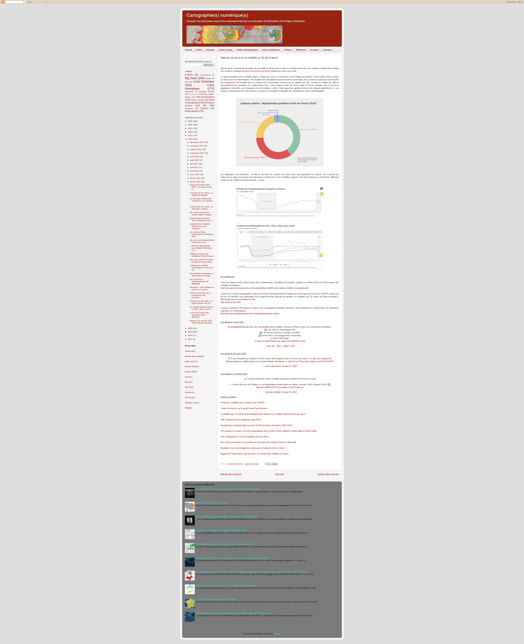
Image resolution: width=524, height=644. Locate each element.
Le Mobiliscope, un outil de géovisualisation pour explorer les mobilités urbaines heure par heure (263, 414)
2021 (190, 139)
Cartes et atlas (225, 50)
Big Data (191, 78)
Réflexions (301, 50)
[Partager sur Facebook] (274, 464)
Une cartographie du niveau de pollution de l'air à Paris (245, 437)
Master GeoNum (192, 367)
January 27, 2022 (289, 366)
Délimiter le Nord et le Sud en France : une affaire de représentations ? (226, 585)
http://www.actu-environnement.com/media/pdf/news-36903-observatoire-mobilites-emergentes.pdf (264, 288)
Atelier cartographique (247, 50)
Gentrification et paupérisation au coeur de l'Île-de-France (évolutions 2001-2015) (256, 425)
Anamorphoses (205, 75)
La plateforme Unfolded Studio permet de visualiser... (200, 226)
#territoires (279, 361)
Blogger (277, 634)
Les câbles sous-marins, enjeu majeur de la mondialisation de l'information (228, 489)
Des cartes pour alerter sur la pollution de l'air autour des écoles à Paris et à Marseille (258, 442)
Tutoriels (204, 108)
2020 (190, 328)
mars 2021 (195, 174)
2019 (190, 332)
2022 (190, 135)
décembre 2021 (197, 142)
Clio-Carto (189, 387)
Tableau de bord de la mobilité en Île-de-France (201, 255)
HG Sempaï (190, 397)
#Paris (296, 327)
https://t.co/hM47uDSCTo (267, 387)
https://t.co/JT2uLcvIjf (297, 361)
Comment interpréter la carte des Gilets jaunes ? (217, 599)
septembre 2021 (197, 153)
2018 (190, 335)
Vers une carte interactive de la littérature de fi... (202, 241)
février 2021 (195, 178)
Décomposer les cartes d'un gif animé (212, 503)
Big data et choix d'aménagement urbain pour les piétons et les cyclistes (253, 448)
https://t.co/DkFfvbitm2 (267, 341)
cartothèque (243, 299)
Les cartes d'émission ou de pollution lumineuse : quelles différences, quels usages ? (233, 558)
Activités (189, 75)
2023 (190, 132)
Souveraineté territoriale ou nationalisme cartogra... (201, 274)
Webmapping (191, 111)
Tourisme (189, 108)
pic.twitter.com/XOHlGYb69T (321, 361)
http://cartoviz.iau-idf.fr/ (231, 302)
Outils (199, 50)
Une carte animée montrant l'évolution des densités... (201, 261)
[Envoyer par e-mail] (266, 464)
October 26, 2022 (289, 392)
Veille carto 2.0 (191, 361)
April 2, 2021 (289, 346)
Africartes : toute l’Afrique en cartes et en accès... (202, 288)
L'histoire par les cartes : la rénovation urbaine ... (201, 208)
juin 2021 (194, 164)
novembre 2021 (197, 146)
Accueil (188, 50)
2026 (190, 121)
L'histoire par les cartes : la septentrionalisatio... (201, 194)
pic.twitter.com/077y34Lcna (291, 387)
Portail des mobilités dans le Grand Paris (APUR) (242, 403)
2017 (190, 339)
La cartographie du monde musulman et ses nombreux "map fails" (224, 544)
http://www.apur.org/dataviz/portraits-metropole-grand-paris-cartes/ (250, 313)
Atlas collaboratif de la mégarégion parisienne (241, 420)
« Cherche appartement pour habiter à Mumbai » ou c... (201, 248)
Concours (192, 94)
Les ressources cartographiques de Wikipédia (199, 281)
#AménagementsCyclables (270, 327)
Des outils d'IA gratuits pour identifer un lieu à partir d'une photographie (226, 517)
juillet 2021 (195, 160)
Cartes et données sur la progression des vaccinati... (200, 295)
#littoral (229, 361)
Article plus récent (230, 474)
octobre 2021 (196, 149)
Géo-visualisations (271, 50)
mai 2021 (194, 167)
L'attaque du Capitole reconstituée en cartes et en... (201, 267)
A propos (327, 50)
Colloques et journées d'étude (199, 92)
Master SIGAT (191, 372)
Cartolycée (189, 392)
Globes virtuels (197, 100)
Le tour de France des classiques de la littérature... (199, 315)
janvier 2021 (195, 182)
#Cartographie (234, 327)
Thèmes (288, 50)
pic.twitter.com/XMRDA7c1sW (291, 341)
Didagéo (188, 408)
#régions (270, 361)
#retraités (241, 358)
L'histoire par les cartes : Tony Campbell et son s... (202, 219)
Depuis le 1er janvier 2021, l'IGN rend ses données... (202, 322)
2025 (190, 125)
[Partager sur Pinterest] (276, 464)
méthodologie (317, 91)
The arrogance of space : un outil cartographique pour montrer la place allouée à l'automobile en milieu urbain (269, 431)
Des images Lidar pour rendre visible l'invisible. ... (202, 213)
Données (210, 50)
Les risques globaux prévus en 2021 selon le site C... (201, 308)
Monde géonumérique (194, 356)
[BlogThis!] (268, 464)
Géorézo (188, 377)
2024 (190, 128)
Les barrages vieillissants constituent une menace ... (201, 201)
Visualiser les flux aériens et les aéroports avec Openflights (221, 530)
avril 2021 (194, 171)
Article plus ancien (328, 474)
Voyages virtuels (192, 403)
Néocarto (189, 382)
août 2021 (194, 157)
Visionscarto (190, 351)
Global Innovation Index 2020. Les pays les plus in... (201, 187)
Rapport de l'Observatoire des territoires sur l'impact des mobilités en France (255, 454)
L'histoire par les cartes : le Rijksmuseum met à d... (201, 302)
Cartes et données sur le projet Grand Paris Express (244, 408)
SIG (204, 105)
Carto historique (203, 81)
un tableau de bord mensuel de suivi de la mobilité (255, 71)
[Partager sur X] (271, 464)
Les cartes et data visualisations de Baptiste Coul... (201, 234)
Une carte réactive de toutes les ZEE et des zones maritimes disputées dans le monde (233, 613)
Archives (314, 50)
